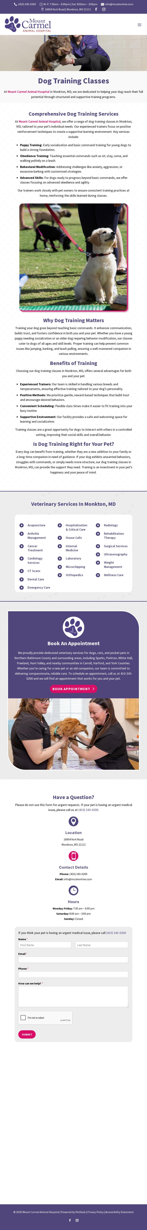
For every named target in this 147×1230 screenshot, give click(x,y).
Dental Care (36, 579)
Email (22, 954)
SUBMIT (27, 1034)
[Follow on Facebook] (70, 1220)
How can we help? (30, 983)
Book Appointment (71, 689)
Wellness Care (114, 575)
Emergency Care (39, 587)
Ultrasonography (115, 554)
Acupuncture (36, 525)
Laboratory (73, 558)
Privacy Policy (95, 1212)
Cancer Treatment (35, 548)
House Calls (74, 538)
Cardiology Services (35, 560)
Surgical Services (116, 546)
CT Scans (34, 571)
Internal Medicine (72, 548)
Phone (23, 968)
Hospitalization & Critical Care (76, 527)
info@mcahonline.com (78, 879)
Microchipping (75, 567)
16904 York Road (73, 839)
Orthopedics (74, 575)
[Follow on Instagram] (77, 1220)
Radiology (111, 525)
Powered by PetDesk (73, 1212)
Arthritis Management (37, 535)
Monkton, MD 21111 (73, 844)
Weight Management (113, 564)
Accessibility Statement (119, 1212)
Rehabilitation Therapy (114, 535)
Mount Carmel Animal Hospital (28, 92)
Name (23, 939)
